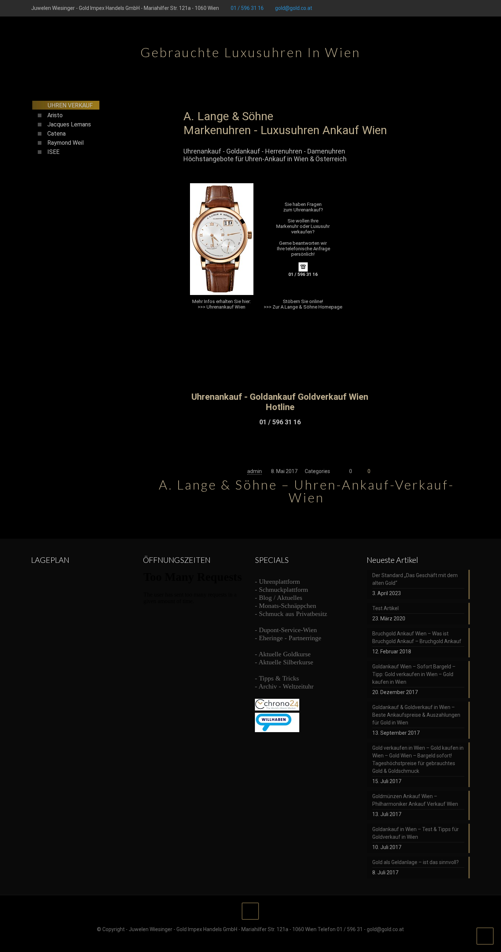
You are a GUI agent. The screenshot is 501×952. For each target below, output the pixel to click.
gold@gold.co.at (293, 8)
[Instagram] (466, 8)
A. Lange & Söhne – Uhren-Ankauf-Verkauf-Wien (306, 491)
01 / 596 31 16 (247, 8)
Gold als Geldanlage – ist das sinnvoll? (415, 862)
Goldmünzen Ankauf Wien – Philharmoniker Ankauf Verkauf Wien (415, 800)
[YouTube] (446, 8)
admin (254, 471)
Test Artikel (385, 608)
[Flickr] (456, 8)
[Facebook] (426, 8)
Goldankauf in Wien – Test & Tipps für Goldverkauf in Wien (415, 833)
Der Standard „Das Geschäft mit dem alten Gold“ (415, 579)
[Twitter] (436, 8)
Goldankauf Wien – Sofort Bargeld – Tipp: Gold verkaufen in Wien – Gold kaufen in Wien (414, 674)
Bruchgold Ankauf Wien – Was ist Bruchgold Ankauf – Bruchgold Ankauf (416, 637)
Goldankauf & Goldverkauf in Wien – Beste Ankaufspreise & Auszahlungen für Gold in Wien (416, 715)
